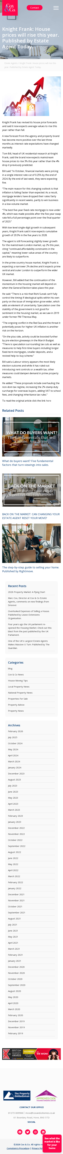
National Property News (20, 692)
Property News (16, 710)
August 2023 (14, 779)
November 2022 (16, 833)
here (48, 400)
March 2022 (14, 876)
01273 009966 (15, 1112)
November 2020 (16, 972)
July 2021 (12, 924)
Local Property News (18, 686)
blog (10, 668)
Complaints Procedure (18, 1148)
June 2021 (13, 930)
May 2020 (13, 997)
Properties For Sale (18, 698)
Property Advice (16, 704)
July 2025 (12, 737)
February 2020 (15, 1015)
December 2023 (16, 773)
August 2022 (14, 852)
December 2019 (16, 1021)
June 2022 (13, 858)
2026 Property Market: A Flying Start (26, 591)
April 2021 (13, 942)
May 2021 (13, 936)
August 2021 (14, 918)
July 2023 (12, 785)
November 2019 (16, 1027)
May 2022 (13, 864)
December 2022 (16, 827)
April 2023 (13, 803)
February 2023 (15, 815)
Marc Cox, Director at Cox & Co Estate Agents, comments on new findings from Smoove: (28, 602)
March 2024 (14, 761)
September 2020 (16, 985)
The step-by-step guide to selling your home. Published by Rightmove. (30, 569)
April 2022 (13, 870)
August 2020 (14, 991)
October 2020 (15, 978)
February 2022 (15, 882)
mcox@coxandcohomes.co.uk (40, 1112)
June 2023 (13, 791)
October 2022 (15, 839)
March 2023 (14, 809)
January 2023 (14, 821)
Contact (34, 7)
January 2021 (14, 960)
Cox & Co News (16, 674)
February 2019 (15, 1033)
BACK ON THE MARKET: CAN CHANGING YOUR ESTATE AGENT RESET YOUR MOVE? (31, 516)
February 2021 (15, 954)
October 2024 (15, 743)
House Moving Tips (18, 680)
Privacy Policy (38, 1148)
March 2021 (14, 948)
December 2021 (16, 894)
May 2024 (13, 749)
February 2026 (15, 731)
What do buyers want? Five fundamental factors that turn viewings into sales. (27, 463)
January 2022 (14, 888)
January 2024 (14, 767)
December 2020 (16, 966)
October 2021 (15, 906)
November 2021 (16, 900)
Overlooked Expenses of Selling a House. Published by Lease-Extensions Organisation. (29, 615)
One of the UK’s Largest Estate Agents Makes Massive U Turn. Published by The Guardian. (29, 644)
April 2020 (13, 1003)
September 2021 (16, 912)
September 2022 (16, 846)
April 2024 (13, 755)
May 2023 (13, 797)
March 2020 (14, 1009)
